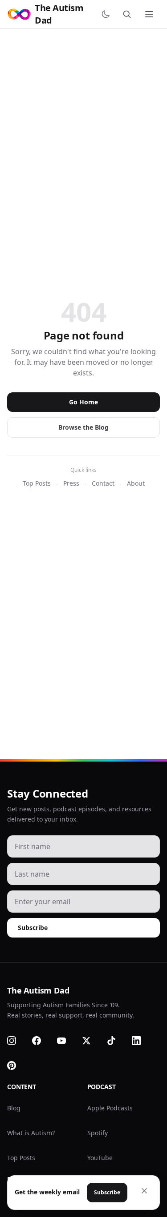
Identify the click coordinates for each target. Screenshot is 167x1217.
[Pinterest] (17, 1065)
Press (71, 483)
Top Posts (37, 483)
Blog (13, 1108)
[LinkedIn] (141, 1040)
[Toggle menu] (150, 14)
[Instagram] (17, 1040)
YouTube (100, 1157)
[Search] (128, 14)
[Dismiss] (144, 1191)
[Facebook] (42, 1040)
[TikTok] (116, 1040)
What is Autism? (31, 1133)
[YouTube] (67, 1040)
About (136, 483)
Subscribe (33, 927)
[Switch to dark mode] (107, 14)
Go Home (83, 402)
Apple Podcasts (110, 1108)
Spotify (97, 1133)
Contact (103, 483)
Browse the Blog (83, 427)
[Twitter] (92, 1040)
